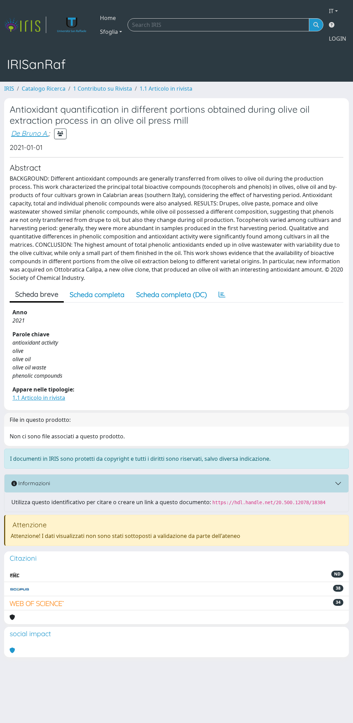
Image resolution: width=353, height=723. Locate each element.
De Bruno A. (29, 133)
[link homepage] (25, 25)
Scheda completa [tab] (97, 294)
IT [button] (331, 11)
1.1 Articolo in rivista (166, 88)
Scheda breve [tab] (36, 294)
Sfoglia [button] (109, 31)
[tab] (222, 294)
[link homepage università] (72, 24)
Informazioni (33, 483)
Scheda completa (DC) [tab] (171, 294)
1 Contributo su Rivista (102, 88)
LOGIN (337, 38)
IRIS (9, 88)
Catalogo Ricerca (43, 88)
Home (108, 18)
